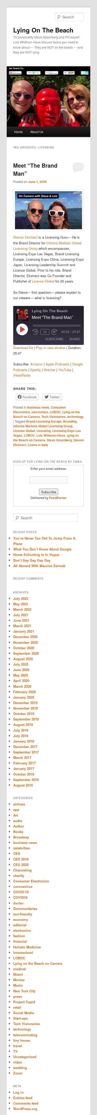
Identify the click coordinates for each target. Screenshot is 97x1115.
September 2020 (26, 653)
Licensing (43, 430)
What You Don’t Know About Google (42, 549)
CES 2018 (20, 859)
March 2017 (22, 757)
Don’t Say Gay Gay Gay (31, 560)
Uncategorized (24, 1056)
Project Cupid (24, 1001)
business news (38, 407)
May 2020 (20, 675)
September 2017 (26, 752)
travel (17, 1045)
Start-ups (20, 1018)
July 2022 (20, 598)
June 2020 (21, 669)
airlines (19, 804)
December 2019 (25, 702)
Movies (19, 979)
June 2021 (21, 620)
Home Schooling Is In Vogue (36, 554)
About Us (36, 131)
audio (17, 820)
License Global (43, 281)
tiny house (21, 1040)
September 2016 (26, 779)
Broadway (21, 837)
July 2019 (20, 730)
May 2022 (20, 603)
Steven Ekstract (25, 237)
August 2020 (23, 658)
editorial (19, 924)
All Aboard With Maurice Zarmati (39, 565)
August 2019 (23, 724)
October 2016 (23, 774)
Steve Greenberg (59, 440)
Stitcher (49, 369)
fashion (19, 935)
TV (15, 1051)
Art (15, 815)
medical (19, 968)
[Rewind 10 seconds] (35, 332)
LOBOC (55, 412)
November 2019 (25, 708)
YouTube (64, 369)
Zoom (18, 1073)
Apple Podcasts (57, 364)
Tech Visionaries (53, 416)
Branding (70, 421)
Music (18, 985)
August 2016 (23, 785)
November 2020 (25, 642)
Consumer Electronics (31, 880)
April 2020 (21, 680)
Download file (23, 347)
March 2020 (22, 686)
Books (18, 831)
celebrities (21, 847)
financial (20, 941)
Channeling (22, 870)
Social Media (23, 1012)
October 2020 (23, 647)
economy (20, 919)
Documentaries (25, 908)
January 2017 (23, 768)
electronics (40, 412)
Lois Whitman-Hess (50, 435)
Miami (18, 974)
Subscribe (54, 339)
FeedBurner (58, 497)
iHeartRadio (22, 375)
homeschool (23, 952)
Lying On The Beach (43, 29)
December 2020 (25, 636)
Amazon (36, 364)
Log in (18, 1092)
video (17, 1062)
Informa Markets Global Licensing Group (42, 426)
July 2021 (20, 614)
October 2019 (23, 713)
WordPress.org (25, 1108)
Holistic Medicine (27, 947)
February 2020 (24, 691)
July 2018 (20, 735)
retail (17, 1007)
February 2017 (24, 762)
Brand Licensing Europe (44, 421)
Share (74, 339)
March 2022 (22, 609)
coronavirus (22, 886)
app (16, 809)
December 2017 (25, 746)
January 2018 (23, 741)
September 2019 (26, 719)
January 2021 (23, 631)
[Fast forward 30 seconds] (54, 332)
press (17, 996)
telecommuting (25, 1034)
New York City (24, 990)
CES (16, 853)
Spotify (35, 369)
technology (75, 416)
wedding (20, 1067)
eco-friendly (22, 913)
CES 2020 (20, 864)
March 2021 (22, 625)
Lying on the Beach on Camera (37, 963)
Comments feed (25, 1103)
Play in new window (50, 347)
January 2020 (23, 697)
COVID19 (20, 897)
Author (18, 826)
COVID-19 (20, 891)
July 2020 (20, 664)
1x (45, 332)
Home (18, 131)
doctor (18, 903)
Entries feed (22, 1097)
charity (18, 875)
